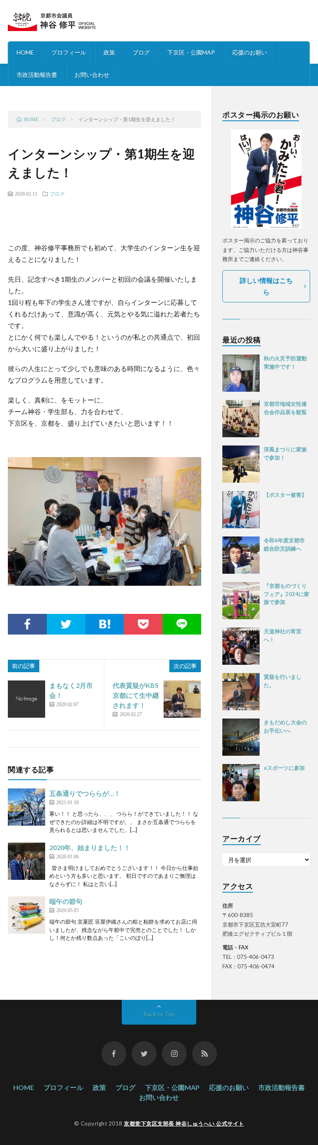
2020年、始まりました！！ (89, 847)
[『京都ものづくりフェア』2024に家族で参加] (241, 600)
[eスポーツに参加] (241, 782)
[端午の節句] (26, 915)
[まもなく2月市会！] (26, 699)
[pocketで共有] (143, 624)
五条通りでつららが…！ (84, 793)
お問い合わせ (92, 74)
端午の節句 (65, 901)
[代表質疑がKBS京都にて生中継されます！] (182, 699)
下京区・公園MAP (191, 52)
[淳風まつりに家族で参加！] (241, 464)
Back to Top (159, 1014)
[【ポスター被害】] (241, 509)
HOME (25, 52)
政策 (109, 52)
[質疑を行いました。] (241, 691)
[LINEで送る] (182, 624)
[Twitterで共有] (66, 624)
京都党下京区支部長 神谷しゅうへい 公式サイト (184, 1123)
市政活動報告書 (37, 74)
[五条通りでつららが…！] (26, 807)
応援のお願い (249, 52)
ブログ (141, 52)
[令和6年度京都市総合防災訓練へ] (241, 555)
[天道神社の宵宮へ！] (241, 646)
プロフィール (68, 52)
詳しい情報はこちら (266, 286)
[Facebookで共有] (27, 624)
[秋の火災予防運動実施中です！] (241, 373)
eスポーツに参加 (284, 767)
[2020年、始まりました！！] (26, 861)
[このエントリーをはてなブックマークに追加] (104, 624)
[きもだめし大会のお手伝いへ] (241, 737)
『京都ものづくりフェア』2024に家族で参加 (286, 593)
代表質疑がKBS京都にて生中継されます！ (136, 695)
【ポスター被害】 (285, 494)
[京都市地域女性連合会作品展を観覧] (241, 418)
